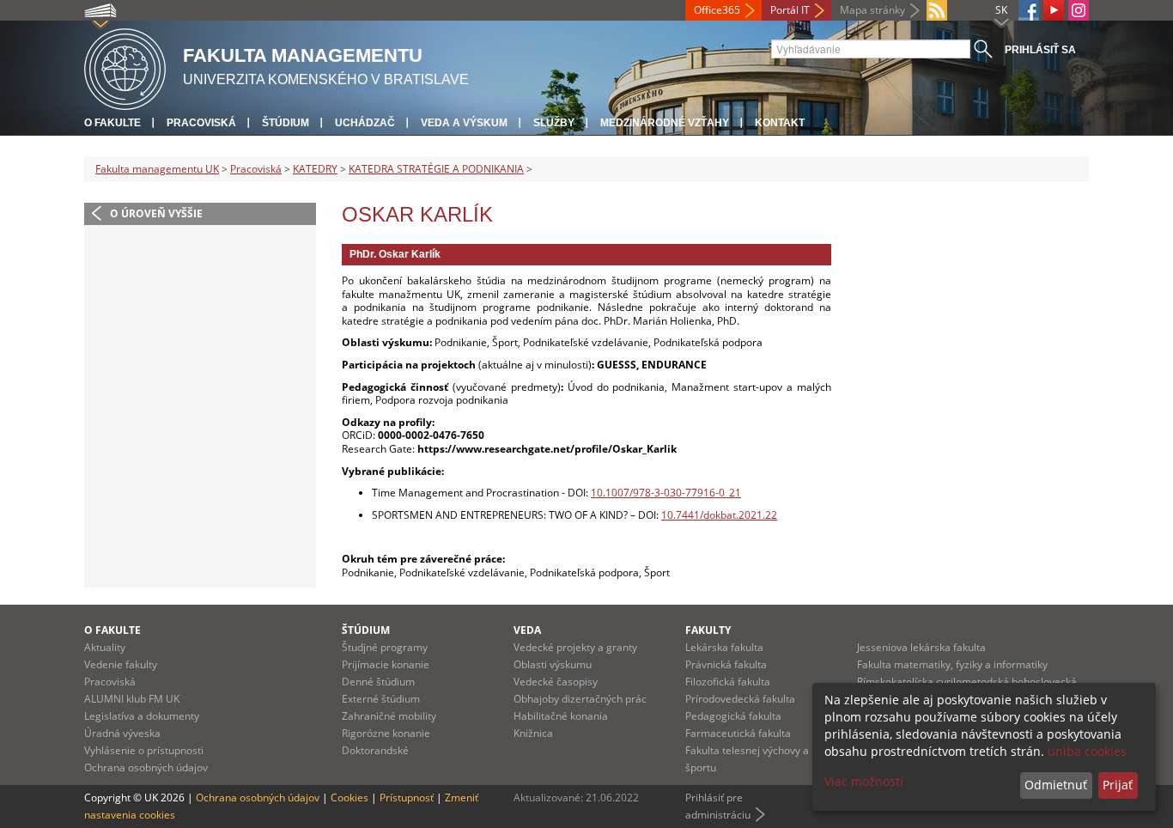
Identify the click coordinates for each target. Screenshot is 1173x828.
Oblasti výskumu (553, 664)
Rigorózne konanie (386, 733)
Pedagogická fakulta (733, 716)
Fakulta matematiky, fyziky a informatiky (952, 664)
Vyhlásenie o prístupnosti (144, 750)
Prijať (1118, 784)
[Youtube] (1053, 10)
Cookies (349, 797)
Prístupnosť (407, 797)
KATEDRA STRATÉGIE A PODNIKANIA (436, 168)
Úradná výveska (122, 733)
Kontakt (780, 123)
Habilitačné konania (561, 716)
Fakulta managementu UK (157, 168)
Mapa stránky (872, 10)
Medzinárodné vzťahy (664, 123)
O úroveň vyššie (156, 213)
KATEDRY (315, 168)
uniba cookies (1087, 751)
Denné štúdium (378, 681)
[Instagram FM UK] (1078, 10)
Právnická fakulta (726, 664)
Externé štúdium (381, 698)
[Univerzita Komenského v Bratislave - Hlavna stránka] (125, 66)
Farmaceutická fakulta (738, 733)
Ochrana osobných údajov (146, 767)
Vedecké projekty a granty (575, 647)
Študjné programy (385, 647)
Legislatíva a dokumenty (141, 716)
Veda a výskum (464, 123)
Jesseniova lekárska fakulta (921, 647)
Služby (553, 123)
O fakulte (112, 123)
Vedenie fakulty (120, 664)
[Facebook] (1028, 10)
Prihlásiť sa (1040, 50)
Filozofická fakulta (727, 681)
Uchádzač (365, 123)
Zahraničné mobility (389, 716)
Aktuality (104, 647)
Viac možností (863, 781)
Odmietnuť (1055, 784)
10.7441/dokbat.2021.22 (719, 515)
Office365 (717, 10)
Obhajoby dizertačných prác (580, 698)
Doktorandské (375, 750)
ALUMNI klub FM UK (131, 698)
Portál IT (790, 10)
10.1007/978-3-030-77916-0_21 (666, 492)
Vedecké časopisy (556, 681)
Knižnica (533, 733)
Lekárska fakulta (724, 647)
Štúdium (285, 123)
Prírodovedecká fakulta (740, 698)
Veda (527, 630)
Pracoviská (201, 123)
